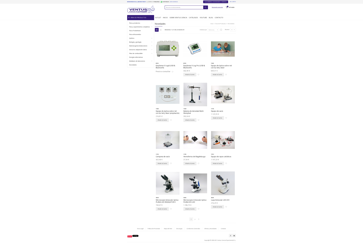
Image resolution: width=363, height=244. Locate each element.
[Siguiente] (199, 219)
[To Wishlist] (172, 72)
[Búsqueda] (205, 7)
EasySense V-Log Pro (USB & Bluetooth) (194, 66)
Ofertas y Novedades (210, 228)
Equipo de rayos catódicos (221, 156)
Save (130, 236)
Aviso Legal (140, 228)
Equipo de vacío (217, 111)
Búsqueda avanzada (217, 7)
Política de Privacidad (154, 228)
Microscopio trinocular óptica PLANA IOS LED (194, 201)
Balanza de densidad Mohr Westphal (193, 112)
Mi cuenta (233, 1)
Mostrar (227, 29)
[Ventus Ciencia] (141, 9)
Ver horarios (174, 2)
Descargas (179, 228)
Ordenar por (203, 30)
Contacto (223, 228)
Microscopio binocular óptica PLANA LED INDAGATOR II (167, 201)
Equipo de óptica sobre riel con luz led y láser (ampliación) (167, 112)
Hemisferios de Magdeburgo (194, 156)
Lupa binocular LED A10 (220, 200)
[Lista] (161, 30)
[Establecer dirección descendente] (221, 30)
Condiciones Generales (193, 228)
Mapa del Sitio (168, 228)
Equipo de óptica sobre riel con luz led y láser (221, 66)
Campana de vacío (163, 156)
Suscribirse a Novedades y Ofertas (216, 2)
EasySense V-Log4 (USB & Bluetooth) (165, 66)
